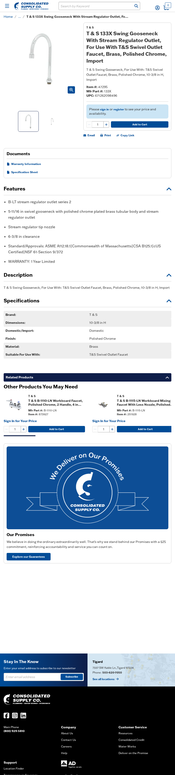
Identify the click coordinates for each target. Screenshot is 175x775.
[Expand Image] (71, 90)
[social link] (6, 715)
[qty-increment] (106, 124)
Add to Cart (139, 124)
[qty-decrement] (89, 124)
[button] (157, 7)
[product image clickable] (15, 405)
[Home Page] (31, 6)
